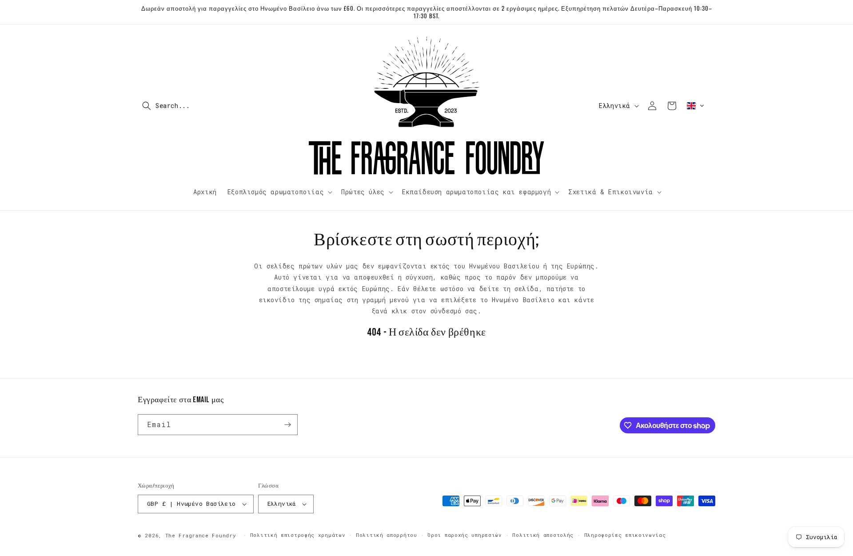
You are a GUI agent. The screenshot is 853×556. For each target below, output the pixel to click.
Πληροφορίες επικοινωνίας (625, 535)
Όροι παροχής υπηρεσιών (464, 535)
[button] (193, 106)
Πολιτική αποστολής (543, 535)
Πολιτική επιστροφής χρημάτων (298, 535)
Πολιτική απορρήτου (386, 535)
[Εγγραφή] (287, 424)
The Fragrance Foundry (200, 535)
